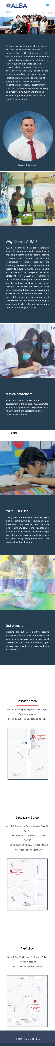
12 (38, 31)
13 (40, 31)
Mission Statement (19, 394)
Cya (38, 1039)
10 (33, 31)
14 (43, 31)
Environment (14, 625)
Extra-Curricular (17, 511)
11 (35, 31)
